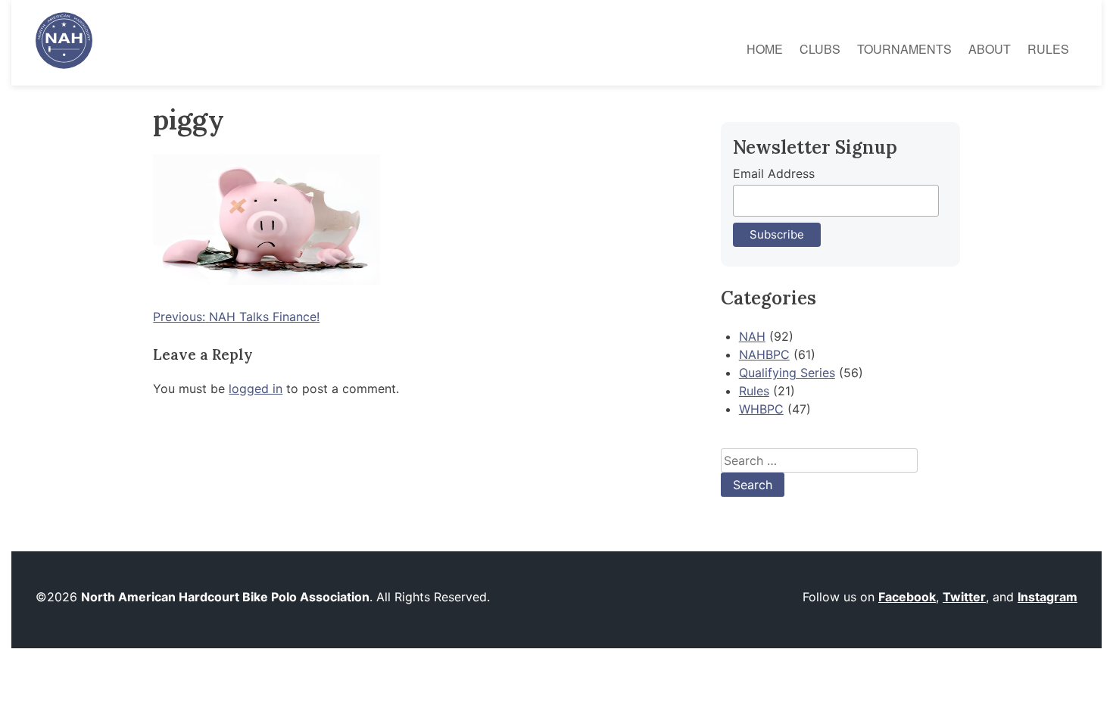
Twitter (964, 596)
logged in (255, 388)
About (989, 49)
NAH (752, 336)
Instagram (1047, 596)
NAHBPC (764, 354)
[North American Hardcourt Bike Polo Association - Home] (64, 64)
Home (765, 49)
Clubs (820, 49)
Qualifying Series (787, 372)
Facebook (907, 596)
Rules (1048, 49)
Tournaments (904, 49)
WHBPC (761, 409)
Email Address (774, 173)
